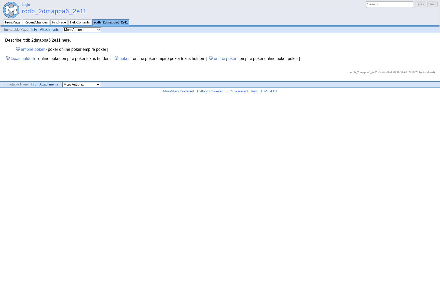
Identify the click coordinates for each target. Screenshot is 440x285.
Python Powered (210, 91)
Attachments (49, 29)
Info (34, 29)
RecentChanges (36, 22)
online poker (225, 58)
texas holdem (23, 58)
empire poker (33, 49)
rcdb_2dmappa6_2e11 (54, 11)
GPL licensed (237, 91)
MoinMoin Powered (178, 91)
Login (26, 5)
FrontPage (12, 22)
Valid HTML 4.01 (264, 91)
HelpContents (80, 22)
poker (124, 58)
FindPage (59, 22)
